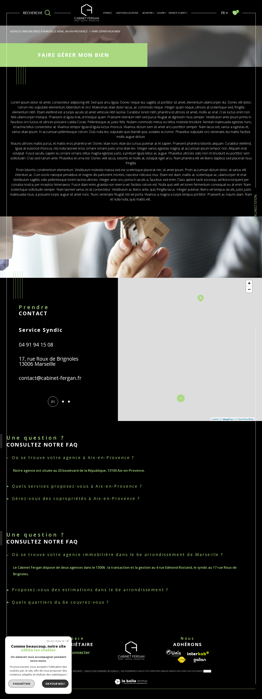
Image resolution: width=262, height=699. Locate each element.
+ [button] (249, 283)
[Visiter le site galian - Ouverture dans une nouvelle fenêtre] (200, 660)
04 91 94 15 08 (36, 344)
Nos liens (181, 671)
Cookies (207, 671)
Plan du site (143, 671)
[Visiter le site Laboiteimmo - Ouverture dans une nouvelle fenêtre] (131, 686)
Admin (172, 671)
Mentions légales (158, 671)
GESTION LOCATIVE (127, 12)
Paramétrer (21, 683)
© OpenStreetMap (245, 419)
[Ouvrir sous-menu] (153, 12)
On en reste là (55, 641)
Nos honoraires (128, 671)
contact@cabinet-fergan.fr (50, 377)
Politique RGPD (194, 671)
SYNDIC (107, 12)
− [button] (249, 289)
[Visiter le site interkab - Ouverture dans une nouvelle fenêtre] (198, 653)
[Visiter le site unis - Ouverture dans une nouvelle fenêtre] (173, 653)
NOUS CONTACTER (255, 209)
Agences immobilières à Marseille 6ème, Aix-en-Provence (49, 31)
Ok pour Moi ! (55, 683)
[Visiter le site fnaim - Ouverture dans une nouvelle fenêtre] (181, 659)
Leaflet (215, 419)
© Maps (227, 419)
